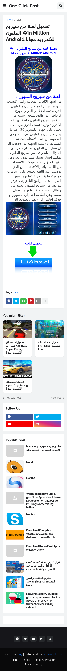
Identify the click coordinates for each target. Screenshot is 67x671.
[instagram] (47, 424)
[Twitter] (16, 301)
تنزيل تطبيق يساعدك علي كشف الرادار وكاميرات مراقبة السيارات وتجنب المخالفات (43, 565)
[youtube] (19, 424)
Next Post (56, 397)
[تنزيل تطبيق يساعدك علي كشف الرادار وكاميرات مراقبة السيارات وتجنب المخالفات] (15, 566)
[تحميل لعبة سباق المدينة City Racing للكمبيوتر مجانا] (17, 369)
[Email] (38, 301)
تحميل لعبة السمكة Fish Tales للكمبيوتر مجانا (49, 346)
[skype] (50, 639)
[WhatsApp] (23, 301)
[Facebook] (9, 301)
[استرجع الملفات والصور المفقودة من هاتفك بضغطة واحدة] (15, 582)
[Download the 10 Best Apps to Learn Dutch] (15, 551)
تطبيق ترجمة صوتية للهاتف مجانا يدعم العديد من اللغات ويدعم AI (43, 448)
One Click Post (24, 5)
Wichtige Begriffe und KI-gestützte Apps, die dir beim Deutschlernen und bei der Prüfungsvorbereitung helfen (43, 500)
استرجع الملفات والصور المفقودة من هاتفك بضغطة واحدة (40, 581)
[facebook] (19, 417)
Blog (20, 654)
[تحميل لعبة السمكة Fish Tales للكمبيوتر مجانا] (49, 329)
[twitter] (47, 417)
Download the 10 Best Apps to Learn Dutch (43, 548)
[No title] (15, 466)
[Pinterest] (31, 301)
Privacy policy (33, 664)
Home (9, 19)
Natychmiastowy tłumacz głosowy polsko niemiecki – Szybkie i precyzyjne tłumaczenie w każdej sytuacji (43, 600)
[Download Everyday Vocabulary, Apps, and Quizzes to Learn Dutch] (15, 535)
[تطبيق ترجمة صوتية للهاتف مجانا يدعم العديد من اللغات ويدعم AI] (15, 451)
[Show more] (45, 301)
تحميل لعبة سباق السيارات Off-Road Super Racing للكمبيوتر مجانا (16, 347)
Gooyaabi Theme (53, 654)
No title (30, 462)
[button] (4, 6)
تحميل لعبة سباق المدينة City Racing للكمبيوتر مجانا (17, 385)
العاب (19, 19)
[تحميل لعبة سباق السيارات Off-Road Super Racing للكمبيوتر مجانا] (17, 329)
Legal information (44, 659)
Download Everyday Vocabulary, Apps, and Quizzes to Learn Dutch (40, 534)
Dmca (26, 659)
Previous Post (13, 397)
